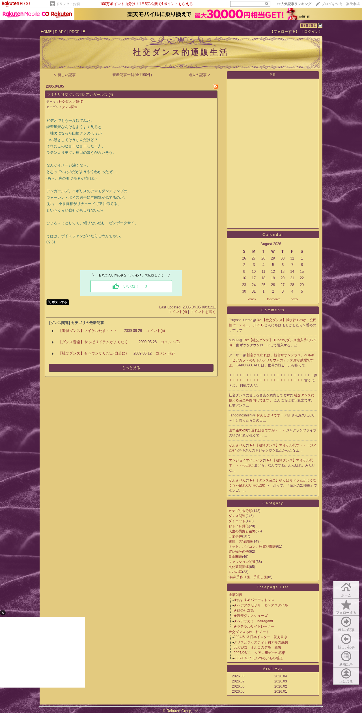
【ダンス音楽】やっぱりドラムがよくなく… (95, 342)
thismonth (273, 299)
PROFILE (77, 32)
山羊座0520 (238, 430)
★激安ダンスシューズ (251, 616)
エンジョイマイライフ (246, 460)
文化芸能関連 (239, 567)
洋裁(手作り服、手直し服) (248, 577)
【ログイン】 (311, 31)
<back (252, 299)
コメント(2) (170, 342)
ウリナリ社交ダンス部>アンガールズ (76, 94)
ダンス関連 (69, 107)
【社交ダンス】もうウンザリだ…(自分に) (92, 353)
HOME (46, 32)
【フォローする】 (284, 31)
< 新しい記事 (65, 75)
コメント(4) (177, 312)
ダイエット (237, 521)
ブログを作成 (332, 4)
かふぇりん (237, 445)
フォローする (346, 613)
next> (294, 299)
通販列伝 (237, 595)
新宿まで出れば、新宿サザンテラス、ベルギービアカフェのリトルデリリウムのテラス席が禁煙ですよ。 (271, 360)
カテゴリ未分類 (240, 511)
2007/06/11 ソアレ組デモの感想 (259, 653)
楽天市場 (353, 4)
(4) (111, 94)
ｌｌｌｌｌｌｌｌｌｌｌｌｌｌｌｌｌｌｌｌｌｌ (266, 380)
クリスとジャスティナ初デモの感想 (261, 642)
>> (294, 4)
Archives (273, 669)
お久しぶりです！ (271, 415)
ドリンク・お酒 (68, 4)
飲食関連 (235, 557)
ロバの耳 (235, 572)
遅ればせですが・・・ (268, 430)
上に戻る (346, 682)
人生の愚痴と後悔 (242, 531)
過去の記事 (346, 630)
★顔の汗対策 (244, 610)
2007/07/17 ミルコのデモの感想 (258, 658)
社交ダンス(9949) (71, 101)
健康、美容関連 (240, 541)
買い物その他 (239, 552)
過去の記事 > (199, 75)
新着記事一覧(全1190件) (132, 75)
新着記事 (346, 664)
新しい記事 (346, 647)
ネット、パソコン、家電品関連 (252, 546)
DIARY (60, 32)
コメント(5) (155, 331)
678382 (308, 25)
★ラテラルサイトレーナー (254, 626)
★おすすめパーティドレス (254, 600)
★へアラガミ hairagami (253, 621)
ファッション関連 (242, 562)
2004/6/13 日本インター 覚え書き (260, 637)
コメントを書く (203, 312)
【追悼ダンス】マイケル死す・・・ (87, 331)
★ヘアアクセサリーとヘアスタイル (261, 605)
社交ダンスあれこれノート (249, 632)
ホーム (346, 595)
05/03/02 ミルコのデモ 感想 (257, 647)
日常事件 (235, 536)
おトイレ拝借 (239, 526)
